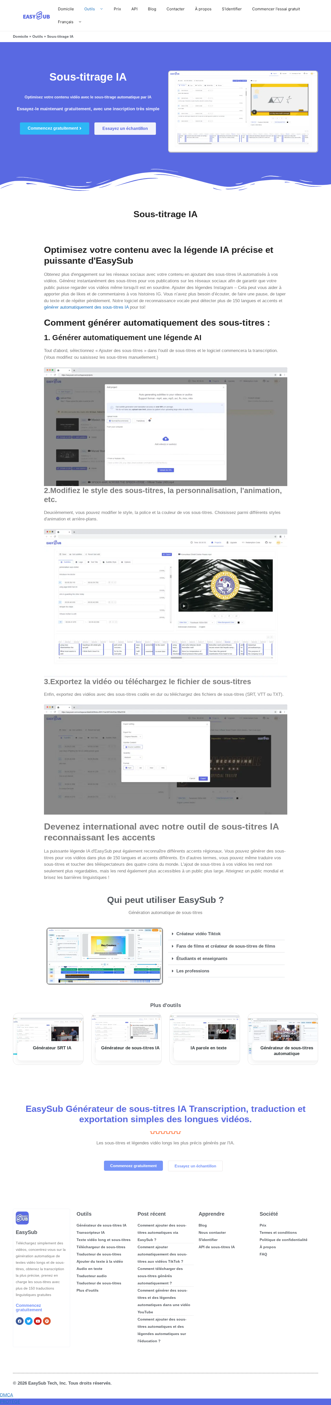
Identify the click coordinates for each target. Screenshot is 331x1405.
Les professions (192, 971)
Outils (89, 8)
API (134, 8)
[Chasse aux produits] (47, 1321)
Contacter (176, 8)
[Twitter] (29, 1321)
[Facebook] (20, 1321)
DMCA (6, 1395)
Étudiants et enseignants (201, 958)
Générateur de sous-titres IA (130, 1047)
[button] (226, 934)
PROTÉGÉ (10, 1401)
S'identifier (232, 8)
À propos (203, 8)
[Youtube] (38, 1321)
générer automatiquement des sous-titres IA (86, 307)
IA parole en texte (209, 1047)
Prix (117, 8)
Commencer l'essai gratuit (276, 8)
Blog (152, 8)
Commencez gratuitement (29, 1307)
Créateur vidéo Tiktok (198, 933)
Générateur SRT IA (52, 1047)
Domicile (66, 8)
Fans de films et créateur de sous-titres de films (225, 946)
